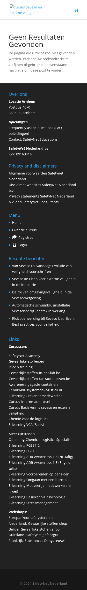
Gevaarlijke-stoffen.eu (26, 361)
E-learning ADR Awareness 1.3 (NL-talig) (41, 456)
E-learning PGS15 (22, 451)
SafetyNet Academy (24, 355)
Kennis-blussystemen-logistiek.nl (35, 390)
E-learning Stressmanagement (33, 503)
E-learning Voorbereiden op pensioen (39, 474)
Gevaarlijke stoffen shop (47, 523)
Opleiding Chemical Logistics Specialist (40, 439)
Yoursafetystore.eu (37, 517)
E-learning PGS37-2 (24, 445)
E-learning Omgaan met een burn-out (39, 479)
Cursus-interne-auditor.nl (29, 401)
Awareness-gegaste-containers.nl (36, 384)
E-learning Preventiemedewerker (35, 395)
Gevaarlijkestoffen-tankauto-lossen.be (39, 378)
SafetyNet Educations (40, 139)
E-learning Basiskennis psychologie (37, 497)
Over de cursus (24, 230)
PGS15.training (21, 367)
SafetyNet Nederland (49, 583)
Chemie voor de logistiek (28, 418)
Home (17, 222)
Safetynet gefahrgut (42, 534)
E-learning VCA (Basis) (26, 424)
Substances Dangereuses (45, 540)
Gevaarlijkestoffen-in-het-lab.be (34, 373)
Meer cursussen (22, 433)
